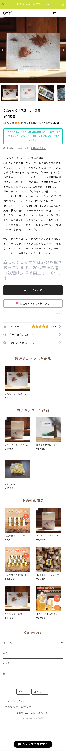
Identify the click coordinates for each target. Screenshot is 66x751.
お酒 (5, 653)
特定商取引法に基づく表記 (18, 706)
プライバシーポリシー (16, 701)
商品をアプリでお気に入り (34, 303)
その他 (6, 663)
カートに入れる (33, 290)
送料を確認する (38, 148)
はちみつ (8, 642)
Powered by (29, 718)
